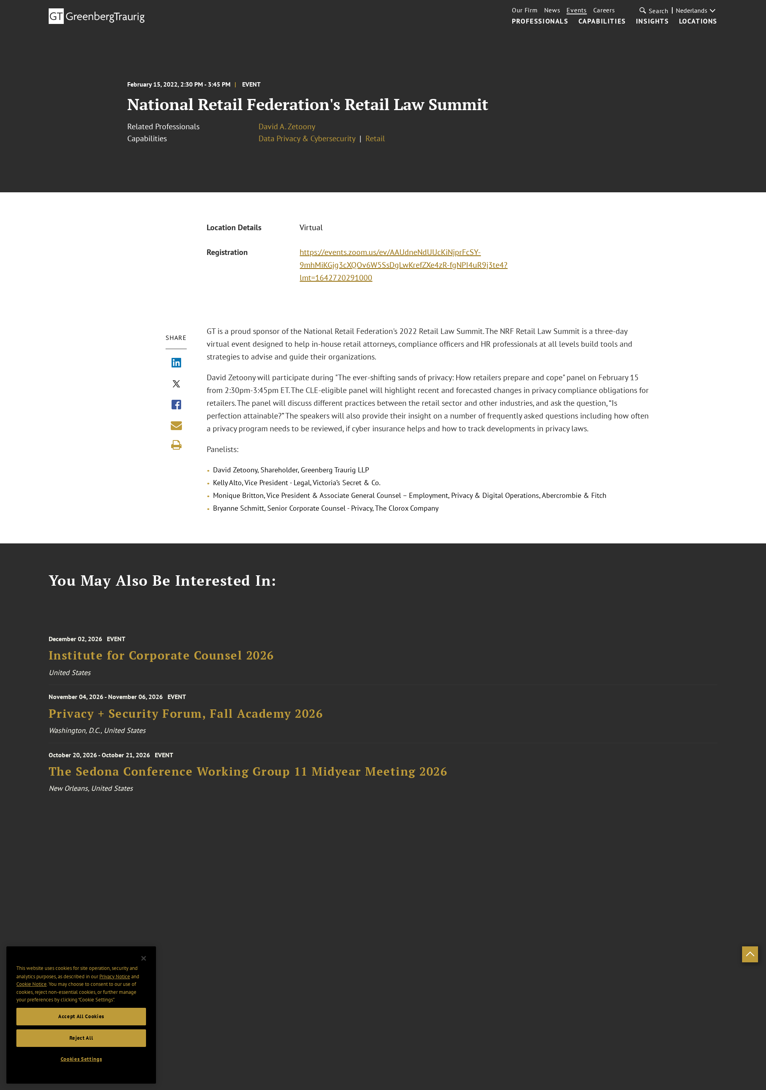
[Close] (143, 958)
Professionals (540, 22)
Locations (698, 22)
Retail (375, 138)
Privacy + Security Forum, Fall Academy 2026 (186, 713)
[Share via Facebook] (176, 405)
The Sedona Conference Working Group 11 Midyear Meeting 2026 (248, 771)
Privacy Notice (114, 976)
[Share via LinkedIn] (176, 363)
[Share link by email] (176, 425)
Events (576, 10)
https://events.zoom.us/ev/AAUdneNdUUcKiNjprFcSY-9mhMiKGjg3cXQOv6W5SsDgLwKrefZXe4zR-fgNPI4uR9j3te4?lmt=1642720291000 (403, 265)
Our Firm (525, 10)
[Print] (176, 444)
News (552, 10)
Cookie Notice (31, 984)
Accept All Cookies (81, 1016)
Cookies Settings (81, 1059)
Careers (604, 10)
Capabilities (602, 22)
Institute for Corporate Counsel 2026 (161, 655)
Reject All (81, 1038)
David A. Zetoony (287, 126)
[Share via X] (176, 384)
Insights (652, 22)
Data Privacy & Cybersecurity (307, 138)
